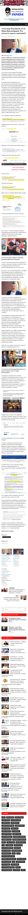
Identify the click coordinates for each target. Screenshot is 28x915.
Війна (3, 842)
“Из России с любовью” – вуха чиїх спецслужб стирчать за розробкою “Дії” (17, 758)
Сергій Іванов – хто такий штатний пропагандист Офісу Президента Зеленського (17, 658)
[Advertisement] (14, 891)
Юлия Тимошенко (6, 870)
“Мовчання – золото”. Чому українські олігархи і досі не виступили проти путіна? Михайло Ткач (17, 629)
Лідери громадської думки (10, 614)
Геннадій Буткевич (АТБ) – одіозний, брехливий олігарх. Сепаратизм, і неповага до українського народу (13, 672)
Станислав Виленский (8, 867)
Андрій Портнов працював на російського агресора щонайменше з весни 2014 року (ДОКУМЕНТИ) (13, 750)
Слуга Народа (5, 864)
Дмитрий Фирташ (20, 842)
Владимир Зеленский (19, 836)
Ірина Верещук (19, 817)
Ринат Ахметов (21, 859)
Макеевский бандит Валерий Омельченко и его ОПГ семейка (18, 665)
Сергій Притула (20, 861)
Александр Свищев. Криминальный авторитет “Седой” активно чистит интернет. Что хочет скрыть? (6, 559)
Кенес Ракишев (6, 850)
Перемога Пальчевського (9, 859)
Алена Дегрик (5, 820)
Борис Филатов (6, 831)
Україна (18, 867)
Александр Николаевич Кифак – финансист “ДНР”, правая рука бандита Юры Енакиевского (18, 742)
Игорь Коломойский (7, 848)
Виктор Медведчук (7, 836)
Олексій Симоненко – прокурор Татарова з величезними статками (18, 643)
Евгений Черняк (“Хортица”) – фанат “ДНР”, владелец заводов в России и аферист (18, 699)
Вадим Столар (16, 834)
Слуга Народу (14, 864)
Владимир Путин (6, 839)
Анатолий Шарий (15, 820)
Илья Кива (17, 848)
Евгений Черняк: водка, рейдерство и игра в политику (17, 706)
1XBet (3, 817)
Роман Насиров (6, 861)
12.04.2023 (5, 36)
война (23, 870)
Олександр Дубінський (8, 856)
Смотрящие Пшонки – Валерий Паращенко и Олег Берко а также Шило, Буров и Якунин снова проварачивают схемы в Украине (13, 682)
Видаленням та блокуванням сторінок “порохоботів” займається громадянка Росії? (17, 650)
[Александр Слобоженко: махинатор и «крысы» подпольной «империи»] (18, 552)
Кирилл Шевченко (16, 850)
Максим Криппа (6, 853)
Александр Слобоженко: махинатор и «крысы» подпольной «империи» (16, 559)
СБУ (13, 861)
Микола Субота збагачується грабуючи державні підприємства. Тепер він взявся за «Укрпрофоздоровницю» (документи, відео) (13, 713)
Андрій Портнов (20, 825)
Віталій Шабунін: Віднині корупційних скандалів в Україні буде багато (17, 620)
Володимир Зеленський (19, 839)
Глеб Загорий (10, 842)
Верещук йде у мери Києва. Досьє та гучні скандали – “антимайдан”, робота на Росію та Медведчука (13, 734)
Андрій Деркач (15, 823)
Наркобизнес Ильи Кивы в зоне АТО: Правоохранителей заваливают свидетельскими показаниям (13, 796)
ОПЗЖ (18, 853)
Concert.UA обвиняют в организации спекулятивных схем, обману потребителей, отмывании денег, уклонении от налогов (12, 776)
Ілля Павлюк (10, 817)
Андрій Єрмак (5, 823)
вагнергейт (16, 870)
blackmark (11, 36)
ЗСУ (3, 845)
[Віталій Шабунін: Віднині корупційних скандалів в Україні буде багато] (4, 621)
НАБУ (13, 853)
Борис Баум (15, 828)
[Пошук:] (14, 609)
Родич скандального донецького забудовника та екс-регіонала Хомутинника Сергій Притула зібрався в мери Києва (13, 767)
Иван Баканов (18, 845)
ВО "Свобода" (15, 831)
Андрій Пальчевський (8, 825)
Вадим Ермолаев (6, 834)
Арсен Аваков (5, 828)
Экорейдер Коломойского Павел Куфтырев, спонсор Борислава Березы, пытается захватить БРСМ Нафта (13, 806)
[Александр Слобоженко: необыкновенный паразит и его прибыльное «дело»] (7, 577)
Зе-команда (9, 845)
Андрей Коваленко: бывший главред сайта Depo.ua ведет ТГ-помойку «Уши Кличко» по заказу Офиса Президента (14, 691)
